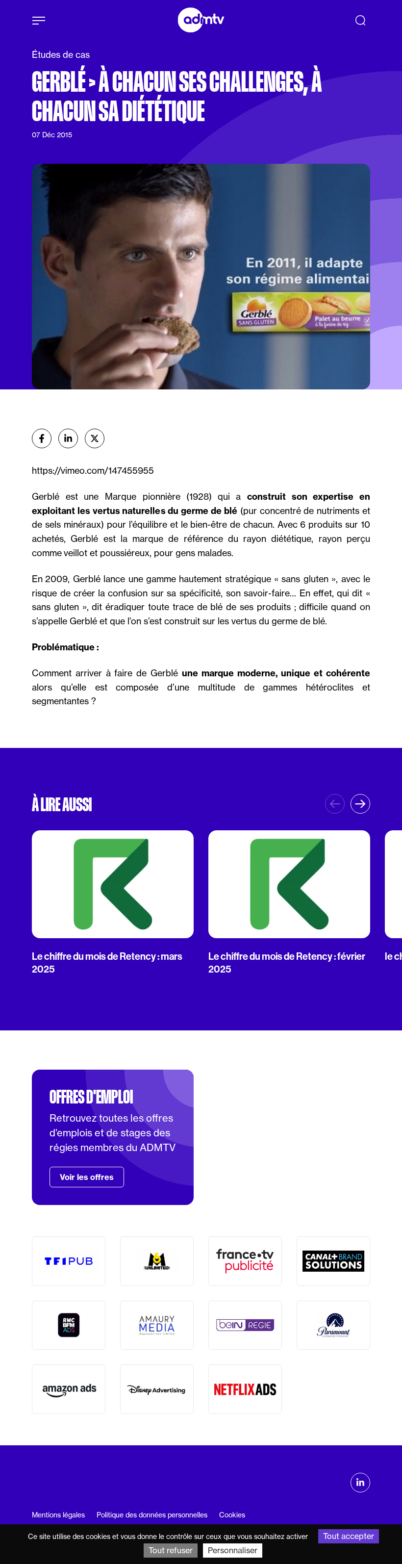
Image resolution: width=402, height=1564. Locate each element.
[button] (360, 804)
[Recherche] (360, 20)
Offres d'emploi (91, 1097)
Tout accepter (348, 1536)
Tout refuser (171, 1550)
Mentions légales (58, 1515)
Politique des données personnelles (152, 1515)
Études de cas (61, 54)
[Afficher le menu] (38, 20)
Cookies (232, 1515)
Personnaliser (232, 1550)
